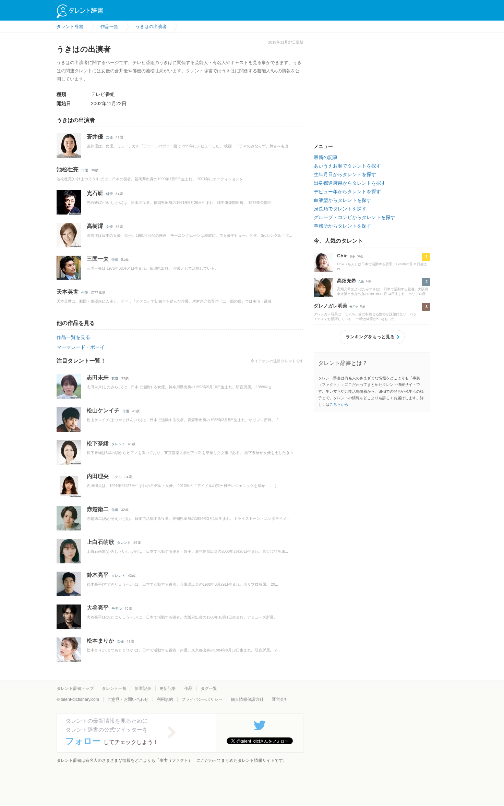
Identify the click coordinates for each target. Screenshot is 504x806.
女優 (109, 137)
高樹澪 (95, 226)
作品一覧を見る (73, 337)
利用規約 (165, 699)
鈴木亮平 (98, 575)
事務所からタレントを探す (342, 226)
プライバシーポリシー (202, 699)
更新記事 (167, 688)
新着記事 (143, 688)
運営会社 (280, 699)
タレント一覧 (114, 688)
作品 (188, 688)
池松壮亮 (68, 169)
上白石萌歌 (100, 542)
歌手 (352, 256)
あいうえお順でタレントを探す (347, 166)
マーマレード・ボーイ (81, 347)
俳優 (84, 170)
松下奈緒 (98, 443)
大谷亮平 (98, 608)
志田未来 (98, 377)
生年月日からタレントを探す (345, 174)
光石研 (95, 193)
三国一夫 (98, 259)
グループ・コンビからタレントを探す (354, 217)
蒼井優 (95, 136)
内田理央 (98, 476)
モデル (116, 477)
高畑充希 (346, 280)
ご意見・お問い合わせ (127, 699)
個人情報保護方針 (247, 699)
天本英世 (68, 292)
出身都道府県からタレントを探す (350, 183)
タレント (118, 444)
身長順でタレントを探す (340, 208)
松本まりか (100, 641)
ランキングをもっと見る (370, 336)
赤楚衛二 (98, 509)
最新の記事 (326, 157)
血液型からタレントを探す (342, 200)
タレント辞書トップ (75, 688)
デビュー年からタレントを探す (347, 191)
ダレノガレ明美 (330, 305)
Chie (342, 255)
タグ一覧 (209, 688)
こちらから (338, 404)
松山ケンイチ (103, 410)
